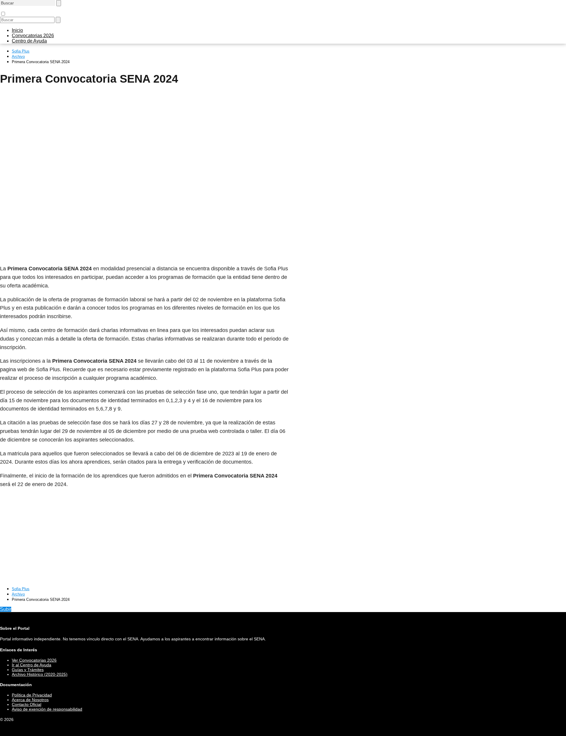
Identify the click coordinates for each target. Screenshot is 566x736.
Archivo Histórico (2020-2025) (40, 674)
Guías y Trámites (28, 669)
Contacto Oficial (26, 704)
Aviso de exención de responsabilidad (47, 709)
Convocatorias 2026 (33, 35)
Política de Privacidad (32, 695)
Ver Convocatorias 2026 (34, 660)
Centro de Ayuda (29, 40)
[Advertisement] (144, 135)
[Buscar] (58, 3)
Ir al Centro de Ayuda (31, 665)
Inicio (17, 30)
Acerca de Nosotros (30, 699)
